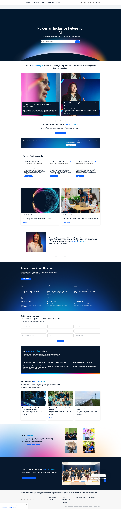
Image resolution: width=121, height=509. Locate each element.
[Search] (78, 2)
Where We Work (51, 2)
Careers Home (27, 2)
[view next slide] (65, 121)
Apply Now (28, 176)
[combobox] (57, 42)
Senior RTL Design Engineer (58, 161)
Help (66, 506)
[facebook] (22, 499)
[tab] (60, 120)
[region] (14, 506)
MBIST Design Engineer (31, 161)
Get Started (70, 145)
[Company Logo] (22, 2)
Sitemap (99, 506)
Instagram (29, 444)
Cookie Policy (90, 506)
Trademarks (95, 506)
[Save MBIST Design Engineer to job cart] (44, 161)
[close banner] (94, 6)
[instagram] (34, 499)
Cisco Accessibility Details (66, 499)
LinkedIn (33, 444)
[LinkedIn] (25, 499)
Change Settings (51, 499)
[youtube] (31, 499)
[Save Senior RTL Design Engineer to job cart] (70, 161)
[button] (98, 2)
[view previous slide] (55, 121)
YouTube (38, 444)
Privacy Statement (85, 506)
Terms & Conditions (70, 506)
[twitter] (28, 499)
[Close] (26, 504)
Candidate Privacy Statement (78, 506)
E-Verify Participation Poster (80, 497)
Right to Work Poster (91, 497)
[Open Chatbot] (105, 480)
